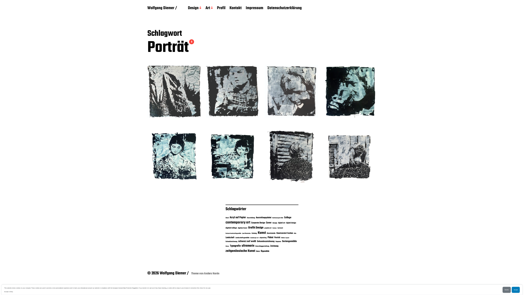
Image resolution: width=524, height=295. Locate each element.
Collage (287, 217)
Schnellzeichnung (231, 241)
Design (193, 8)
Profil (221, 8)
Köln (295, 233)
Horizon (275, 228)
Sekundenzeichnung (266, 241)
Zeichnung (274, 246)
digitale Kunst (242, 228)
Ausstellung (251, 217)
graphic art (268, 228)
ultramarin (248, 245)
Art (208, 8)
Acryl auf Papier (238, 217)
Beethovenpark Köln (277, 218)
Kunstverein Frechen (284, 233)
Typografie (235, 246)
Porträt (277, 237)
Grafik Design (256, 227)
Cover (269, 223)
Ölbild (258, 251)
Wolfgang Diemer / (162, 8)
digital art (281, 222)
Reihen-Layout (285, 238)
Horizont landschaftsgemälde (233, 233)
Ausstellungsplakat (263, 217)
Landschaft (230, 237)
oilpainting (263, 238)
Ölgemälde (265, 251)
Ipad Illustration (246, 233)
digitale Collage (231, 227)
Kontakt (236, 8)
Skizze (227, 246)
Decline (507, 289)
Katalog (254, 233)
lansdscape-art (254, 238)
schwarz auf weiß (247, 241)
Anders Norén (211, 273)
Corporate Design (258, 223)
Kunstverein (271, 233)
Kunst (262, 233)
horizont (280, 228)
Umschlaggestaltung (262, 246)
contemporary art (238, 222)
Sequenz (278, 241)
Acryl (227, 218)
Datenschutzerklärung (284, 8)
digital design (291, 222)
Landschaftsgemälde (242, 237)
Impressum (254, 8)
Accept (516, 289)
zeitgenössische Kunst (240, 251)
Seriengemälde (289, 241)
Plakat (270, 237)
